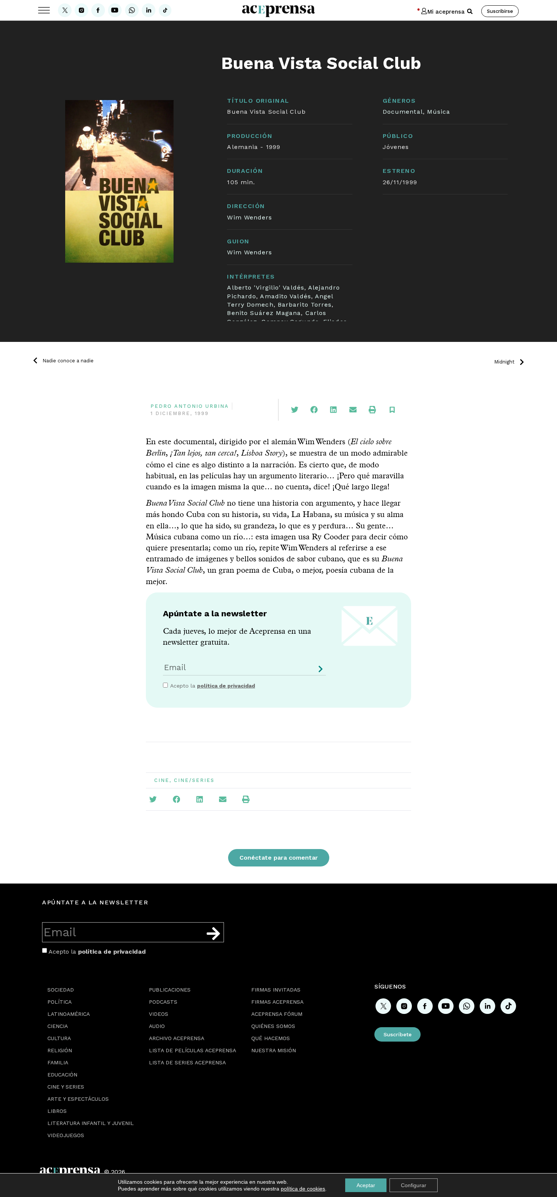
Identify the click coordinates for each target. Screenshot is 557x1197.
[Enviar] (319, 672)
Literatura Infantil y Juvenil (90, 1123)
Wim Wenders (249, 217)
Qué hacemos (270, 1038)
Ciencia (57, 1026)
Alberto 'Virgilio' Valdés (265, 287)
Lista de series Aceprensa (187, 1062)
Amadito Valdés (285, 296)
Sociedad (60, 990)
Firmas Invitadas (275, 990)
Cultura (59, 1038)
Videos (158, 1014)
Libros (57, 1111)
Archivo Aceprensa (176, 1038)
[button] (470, 11)
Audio (157, 1026)
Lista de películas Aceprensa (192, 1050)
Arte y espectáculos (78, 1099)
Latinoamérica (68, 1014)
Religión (59, 1050)
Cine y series (65, 1087)
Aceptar (366, 1185)
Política (59, 1002)
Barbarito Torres (305, 304)
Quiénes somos (273, 1026)
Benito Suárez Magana (264, 312)
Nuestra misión (273, 1050)
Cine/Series (194, 780)
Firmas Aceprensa (277, 1002)
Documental (403, 111)
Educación (62, 1075)
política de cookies (303, 1189)
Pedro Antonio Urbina (189, 406)
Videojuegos (65, 1135)
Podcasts (163, 1002)
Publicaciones (170, 990)
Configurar (413, 1185)
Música (439, 111)
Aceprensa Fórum (276, 1014)
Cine (161, 780)
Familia (57, 1062)
